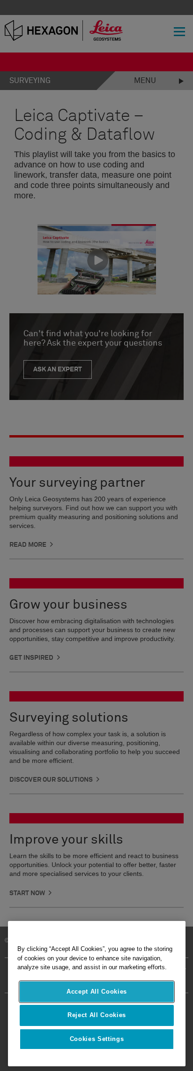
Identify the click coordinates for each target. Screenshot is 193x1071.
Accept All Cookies (97, 991)
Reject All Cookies (96, 1014)
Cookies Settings (97, 1038)
